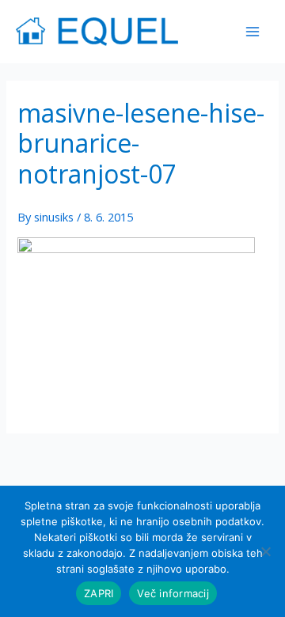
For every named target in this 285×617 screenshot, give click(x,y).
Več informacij (173, 593)
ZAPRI (98, 593)
